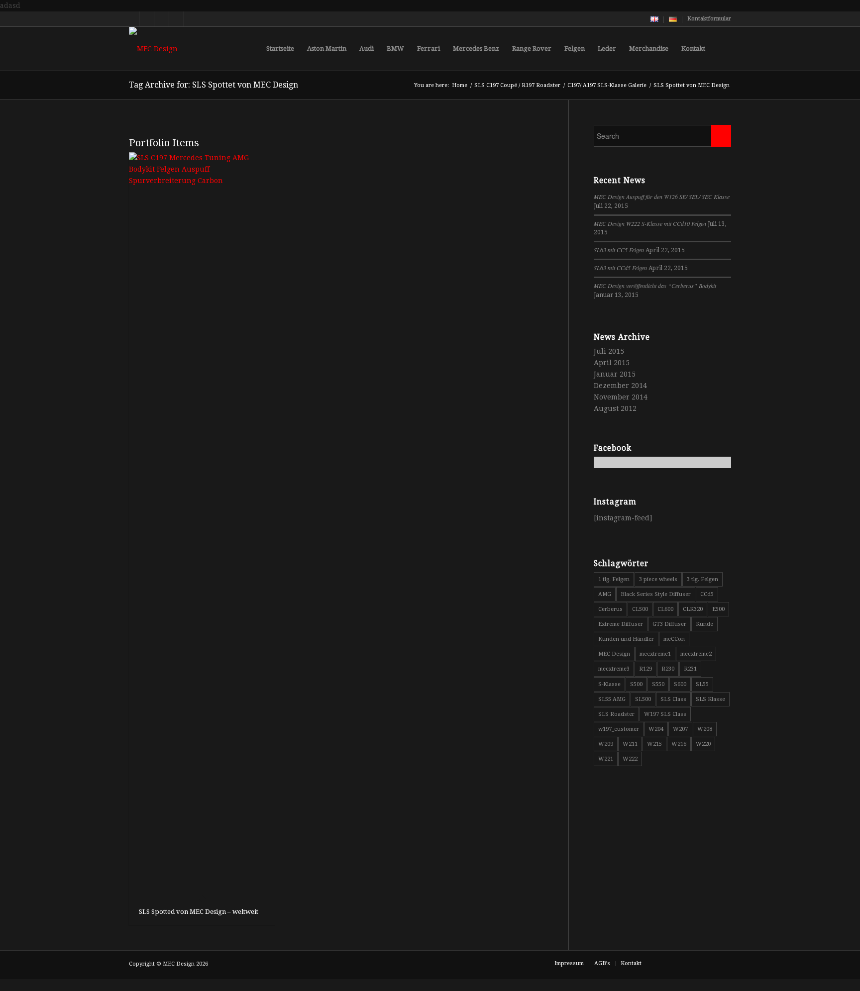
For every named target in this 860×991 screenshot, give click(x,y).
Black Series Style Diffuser (656, 594)
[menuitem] (654, 19)
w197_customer (618, 729)
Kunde (704, 624)
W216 (678, 744)
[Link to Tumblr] (191, 18)
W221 (605, 759)
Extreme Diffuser (620, 624)
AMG (604, 594)
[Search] (721, 49)
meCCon (674, 639)
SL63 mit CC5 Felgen (619, 250)
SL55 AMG (612, 699)
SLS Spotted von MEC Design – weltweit (198, 911)
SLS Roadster (616, 714)
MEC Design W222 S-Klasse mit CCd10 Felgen (650, 223)
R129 (645, 669)
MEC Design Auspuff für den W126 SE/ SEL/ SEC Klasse (662, 196)
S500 (636, 684)
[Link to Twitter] (131, 18)
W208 (704, 729)
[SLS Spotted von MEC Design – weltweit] (202, 525)
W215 (654, 744)
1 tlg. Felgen (614, 579)
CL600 (665, 609)
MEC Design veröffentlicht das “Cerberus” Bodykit (655, 286)
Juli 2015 (609, 351)
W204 (655, 729)
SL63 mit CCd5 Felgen (620, 268)
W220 (703, 744)
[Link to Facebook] (161, 18)
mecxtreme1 (655, 654)
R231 (690, 669)
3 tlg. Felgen (702, 579)
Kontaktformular (709, 18)
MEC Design (614, 654)
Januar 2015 (615, 374)
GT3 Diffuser (669, 624)
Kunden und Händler (626, 639)
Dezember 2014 (620, 386)
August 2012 (615, 408)
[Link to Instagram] (176, 18)
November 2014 (620, 397)
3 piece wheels (658, 579)
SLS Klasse (710, 699)
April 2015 (612, 363)
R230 (667, 669)
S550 (658, 684)
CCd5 (707, 594)
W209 (605, 744)
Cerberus (610, 609)
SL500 (643, 699)
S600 (680, 684)
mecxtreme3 (614, 669)
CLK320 (693, 609)
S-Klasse (609, 684)
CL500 (640, 609)
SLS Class (673, 699)
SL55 (702, 684)
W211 (630, 744)
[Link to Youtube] (146, 18)
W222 (630, 759)
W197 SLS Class (665, 714)
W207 (680, 729)
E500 (718, 609)
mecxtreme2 (696, 654)
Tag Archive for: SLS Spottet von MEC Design (213, 85)
